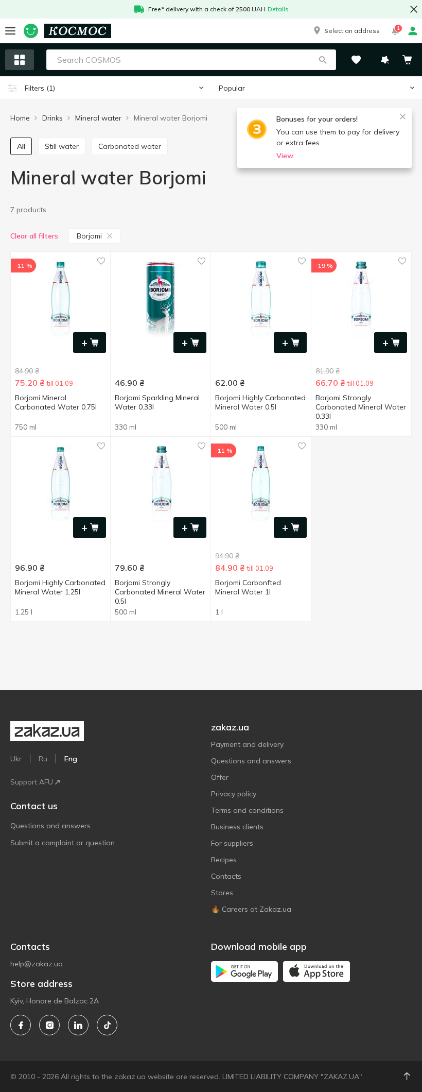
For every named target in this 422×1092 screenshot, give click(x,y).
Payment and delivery (247, 744)
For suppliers (232, 843)
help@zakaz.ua (36, 963)
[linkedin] (78, 1025)
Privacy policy (233, 793)
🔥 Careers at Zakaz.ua (251, 909)
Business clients (237, 826)
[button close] (414, 9)
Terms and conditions (247, 810)
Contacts (226, 876)
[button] (346, 31)
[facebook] (20, 1025)
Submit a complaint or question (62, 842)
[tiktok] (107, 1025)
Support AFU (31, 782)
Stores (222, 892)
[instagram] (49, 1025)
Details (278, 9)
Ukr (16, 758)
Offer (219, 777)
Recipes (224, 859)
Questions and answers (50, 825)
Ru (43, 758)
